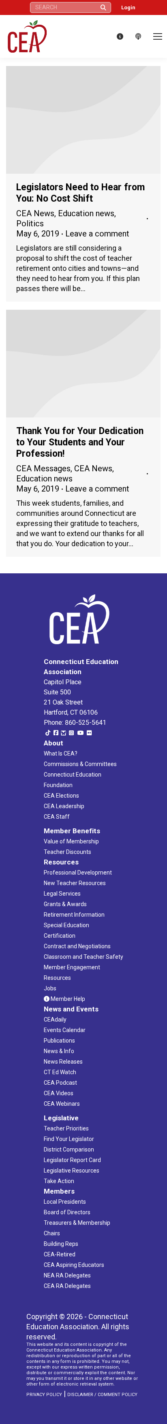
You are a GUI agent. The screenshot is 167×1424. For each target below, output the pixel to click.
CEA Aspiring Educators (74, 1265)
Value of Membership (71, 841)
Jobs (50, 988)
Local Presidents (65, 1201)
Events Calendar (65, 1030)
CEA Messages (43, 468)
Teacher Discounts (67, 852)
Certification (59, 935)
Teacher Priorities (66, 1128)
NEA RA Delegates (67, 1275)
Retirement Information (74, 914)
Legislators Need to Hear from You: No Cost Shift (80, 193)
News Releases (63, 1061)
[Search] (103, 7)
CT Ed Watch (60, 1072)
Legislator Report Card (72, 1160)
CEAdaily (55, 1019)
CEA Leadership (64, 806)
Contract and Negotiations (77, 946)
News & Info (59, 1051)
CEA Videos (58, 1093)
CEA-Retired (59, 1254)
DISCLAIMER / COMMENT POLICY (102, 1394)
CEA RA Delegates (67, 1286)
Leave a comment (97, 233)
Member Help (67, 999)
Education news (86, 213)
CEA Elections (61, 795)
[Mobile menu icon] (157, 36)
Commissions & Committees (80, 764)
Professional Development (78, 872)
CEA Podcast (60, 1082)
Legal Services (62, 893)
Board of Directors (67, 1212)
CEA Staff (57, 816)
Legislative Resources (71, 1170)
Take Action (59, 1181)
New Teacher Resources (75, 883)
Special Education (66, 925)
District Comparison (69, 1149)
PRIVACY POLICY (44, 1394)
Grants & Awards (65, 904)
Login (128, 7)
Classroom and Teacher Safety (83, 957)
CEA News (35, 213)
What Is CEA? (60, 753)
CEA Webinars (62, 1103)
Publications (59, 1040)
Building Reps (61, 1244)
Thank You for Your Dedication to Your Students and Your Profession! (79, 442)
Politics (30, 223)
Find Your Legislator (69, 1139)
